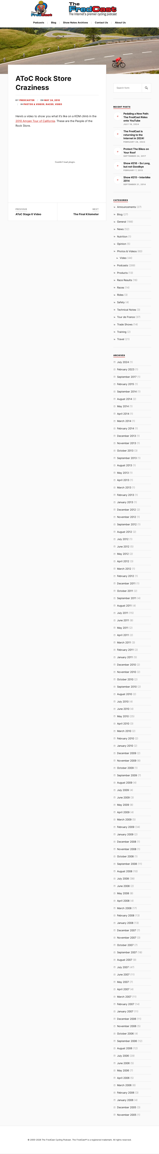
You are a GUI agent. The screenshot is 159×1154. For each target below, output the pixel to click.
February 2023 (125, 369)
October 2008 (125, 856)
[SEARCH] (146, 88)
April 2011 (123, 635)
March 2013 (124, 487)
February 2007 (125, 1004)
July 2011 (122, 612)
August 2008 (124, 871)
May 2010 (123, 716)
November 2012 (126, 516)
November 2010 (126, 671)
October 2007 (125, 945)
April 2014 (123, 413)
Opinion (121, 243)
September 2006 (127, 1041)
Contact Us (101, 22)
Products (122, 272)
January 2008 (125, 922)
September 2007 (127, 952)
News (120, 229)
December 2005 (126, 1107)
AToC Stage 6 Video (28, 214)
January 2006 (125, 1100)
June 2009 (123, 797)
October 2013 (125, 450)
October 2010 (125, 679)
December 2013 (126, 435)
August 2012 (124, 531)
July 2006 (123, 1055)
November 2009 (126, 760)
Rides (120, 294)
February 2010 (125, 738)
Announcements (126, 206)
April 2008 (123, 900)
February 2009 (125, 826)
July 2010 (123, 701)
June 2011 (123, 620)
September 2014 (127, 391)
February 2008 (125, 915)
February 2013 (125, 494)
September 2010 (127, 686)
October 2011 (125, 590)
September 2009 (127, 775)
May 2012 (123, 553)
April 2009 (123, 812)
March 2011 (124, 642)
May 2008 (123, 893)
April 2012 (123, 561)
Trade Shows (124, 324)
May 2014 (123, 406)
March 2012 (124, 568)
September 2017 (126, 376)
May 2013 (123, 472)
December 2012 (126, 509)
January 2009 (125, 834)
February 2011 (125, 649)
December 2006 (126, 1018)
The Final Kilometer (86, 214)
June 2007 (123, 974)
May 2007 (123, 981)
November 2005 (126, 1114)
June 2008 (123, 886)
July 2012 (123, 539)
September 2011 (126, 598)
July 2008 (123, 878)
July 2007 (123, 967)
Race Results (124, 280)
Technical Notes (126, 309)
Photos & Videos (34, 104)
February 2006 (125, 1092)
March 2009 (124, 819)
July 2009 (123, 790)
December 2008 (126, 841)
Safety (121, 302)
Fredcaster (27, 100)
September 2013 (127, 458)
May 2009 (123, 804)
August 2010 (124, 694)
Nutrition (122, 236)
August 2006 (124, 1048)
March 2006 (124, 1085)
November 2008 (126, 849)
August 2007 (124, 959)
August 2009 (124, 782)
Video (58, 104)
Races (50, 104)
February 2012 (125, 576)
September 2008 (127, 863)
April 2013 (123, 480)
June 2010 (123, 708)
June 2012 (123, 546)
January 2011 (125, 657)
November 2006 (126, 1026)
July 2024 (123, 362)
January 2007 (125, 1011)
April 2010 (123, 723)
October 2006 (125, 1033)
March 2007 (124, 996)
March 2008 (124, 908)
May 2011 (122, 627)
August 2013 (124, 465)
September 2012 (127, 524)
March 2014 (124, 421)
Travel (120, 339)
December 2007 (126, 930)
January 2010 (125, 745)
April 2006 (123, 1077)
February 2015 (125, 384)
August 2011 (124, 605)
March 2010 (124, 731)
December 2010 (126, 664)
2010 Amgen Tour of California (35, 121)
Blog (53, 22)
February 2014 (125, 428)
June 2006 (123, 1063)
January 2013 (125, 502)
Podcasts (38, 22)
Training (121, 331)
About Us (120, 22)
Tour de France (126, 317)
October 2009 (125, 767)
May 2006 (123, 1070)
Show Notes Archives (75, 22)
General (121, 221)
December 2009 (126, 753)
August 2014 (124, 399)
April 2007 (123, 989)
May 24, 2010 (52, 100)
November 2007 (126, 937)
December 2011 (126, 583)
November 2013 (126, 443)
